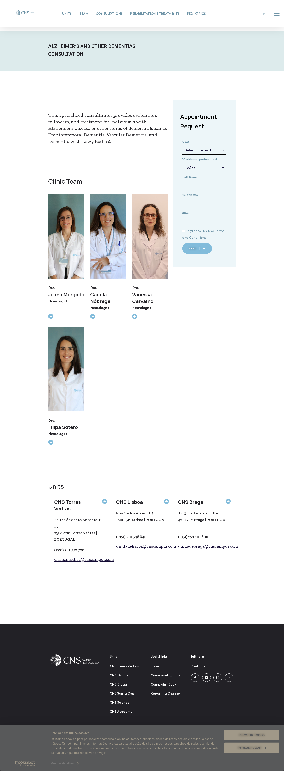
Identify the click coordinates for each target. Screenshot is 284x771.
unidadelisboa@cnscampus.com (146, 546)
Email (186, 212)
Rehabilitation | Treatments (154, 13)
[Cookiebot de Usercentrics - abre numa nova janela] (25, 763)
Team (83, 13)
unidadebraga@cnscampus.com (208, 546)
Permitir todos (252, 735)
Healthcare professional (199, 159)
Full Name (189, 177)
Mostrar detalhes (62, 763)
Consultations (109, 13)
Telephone (190, 195)
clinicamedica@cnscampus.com (84, 559)
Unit (185, 141)
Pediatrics (196, 13)
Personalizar (250, 747)
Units (67, 13)
